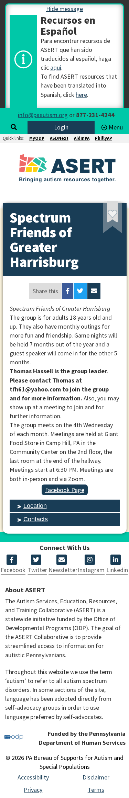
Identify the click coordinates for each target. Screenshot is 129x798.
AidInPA (81, 138)
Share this (45, 291)
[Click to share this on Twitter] (80, 291)
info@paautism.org (43, 115)
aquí (55, 67)
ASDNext (59, 138)
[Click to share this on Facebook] (67, 291)
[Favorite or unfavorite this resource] (103, 219)
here (81, 95)
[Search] (14, 127)
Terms (96, 790)
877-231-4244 (95, 115)
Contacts (35, 519)
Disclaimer (96, 777)
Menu (115, 127)
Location (35, 505)
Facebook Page (64, 490)
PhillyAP (103, 138)
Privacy (33, 790)
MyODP (36, 138)
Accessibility (33, 777)
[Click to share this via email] (93, 291)
